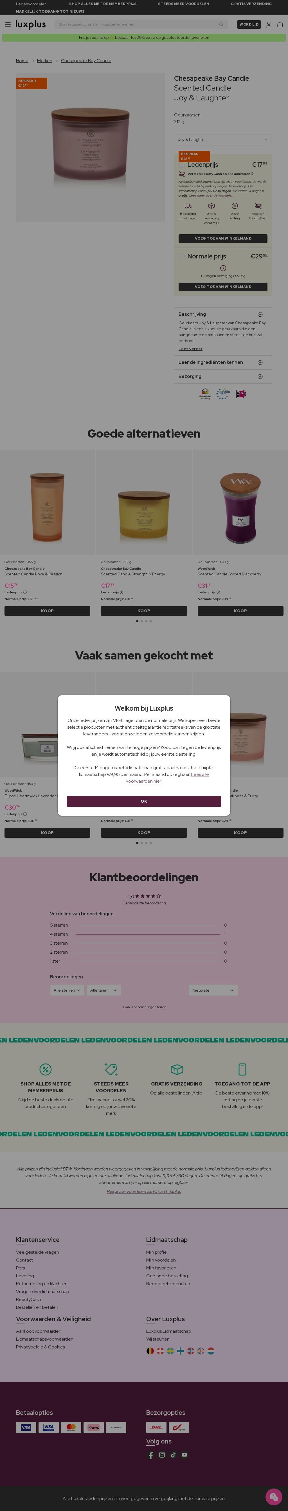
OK (144, 801)
